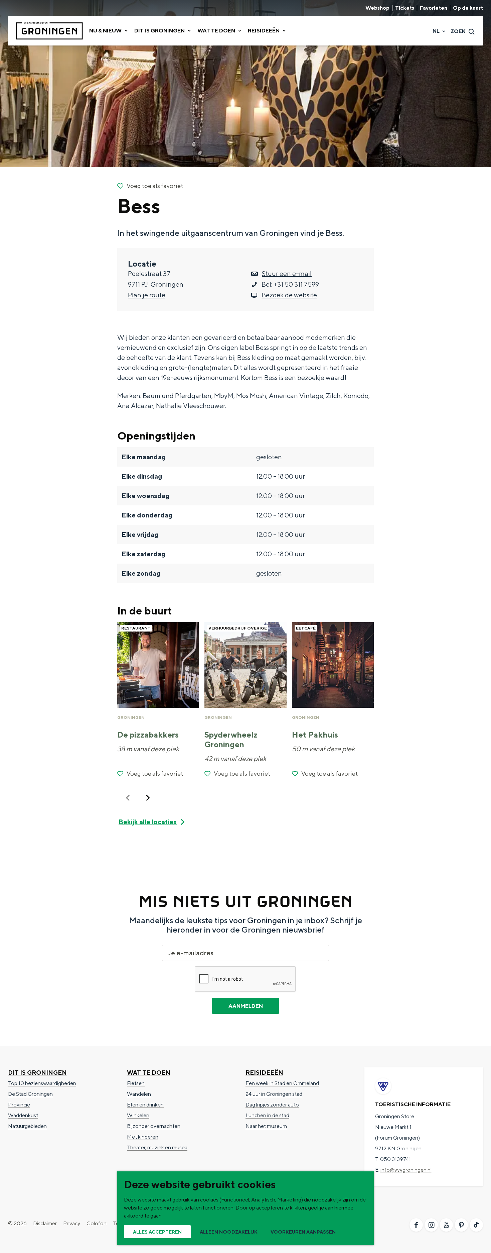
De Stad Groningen (30, 1094)
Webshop (377, 8)
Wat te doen (148, 1072)
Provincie (19, 1104)
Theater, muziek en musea (157, 1147)
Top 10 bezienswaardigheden (42, 1083)
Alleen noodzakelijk (229, 1232)
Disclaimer (45, 1223)
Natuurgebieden (27, 1126)
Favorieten (433, 8)
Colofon (97, 1223)
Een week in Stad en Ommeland (282, 1083)
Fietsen (136, 1083)
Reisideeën (264, 1072)
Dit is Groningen (37, 1072)
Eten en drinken (145, 1104)
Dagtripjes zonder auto (272, 1104)
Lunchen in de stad (267, 1115)
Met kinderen (142, 1137)
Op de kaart (468, 8)
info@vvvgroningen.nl (406, 1170)
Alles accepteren (157, 1232)
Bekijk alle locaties (148, 822)
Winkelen (138, 1115)
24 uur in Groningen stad (274, 1094)
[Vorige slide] (128, 798)
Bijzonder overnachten (153, 1126)
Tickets (404, 8)
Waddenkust (23, 1115)
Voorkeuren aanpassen (303, 1232)
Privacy (71, 1223)
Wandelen (139, 1094)
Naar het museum (266, 1126)
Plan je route (146, 295)
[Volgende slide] (148, 798)
